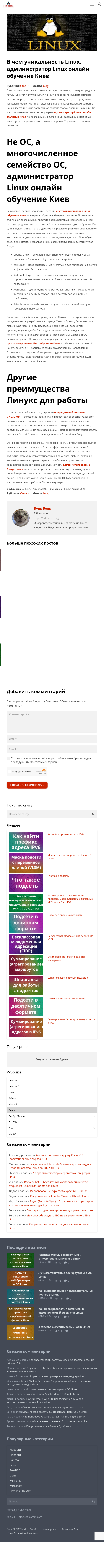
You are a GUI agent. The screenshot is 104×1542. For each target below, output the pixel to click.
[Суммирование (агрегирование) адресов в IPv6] (26, 1020)
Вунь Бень (42, 508)
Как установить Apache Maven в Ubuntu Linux (59, 1196)
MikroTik (15, 1480)
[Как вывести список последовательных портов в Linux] (20, 1291)
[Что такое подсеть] (26, 876)
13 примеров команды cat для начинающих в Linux (55, 1416)
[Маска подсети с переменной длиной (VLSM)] (26, 855)
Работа (14, 1460)
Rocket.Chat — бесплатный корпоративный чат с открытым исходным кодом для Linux (48, 1184)
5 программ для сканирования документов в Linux (60, 1210)
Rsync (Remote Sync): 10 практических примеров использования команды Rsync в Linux (51, 1203)
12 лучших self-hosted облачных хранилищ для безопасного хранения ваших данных (50, 1166)
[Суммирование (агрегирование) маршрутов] (26, 957)
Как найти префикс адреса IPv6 (66, 834)
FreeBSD (15, 1470)
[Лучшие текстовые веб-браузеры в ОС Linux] (20, 1273)
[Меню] (92, 4)
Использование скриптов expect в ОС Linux (58, 1191)
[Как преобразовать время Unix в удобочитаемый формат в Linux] (20, 1309)
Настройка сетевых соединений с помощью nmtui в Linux (59, 1421)
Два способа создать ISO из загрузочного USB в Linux (55, 1411)
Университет (50, 1529)
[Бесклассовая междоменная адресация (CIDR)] (26, 936)
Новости (15, 1449)
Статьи (24, 86)
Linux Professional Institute (22, 1533)
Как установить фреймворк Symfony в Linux (52, 1426)
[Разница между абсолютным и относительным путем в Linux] (20, 1255)
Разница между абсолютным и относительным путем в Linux (60, 1256)
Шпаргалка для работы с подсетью (68, 977)
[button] (99, 4)
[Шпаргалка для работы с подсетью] (26, 978)
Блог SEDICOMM (16, 1529)
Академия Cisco (71, 1529)
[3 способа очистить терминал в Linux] (20, 1327)
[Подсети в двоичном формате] (26, 915)
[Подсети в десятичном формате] (26, 999)
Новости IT (17, 1455)
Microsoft (16, 1486)
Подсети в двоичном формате (65, 915)
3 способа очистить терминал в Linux (64, 1327)
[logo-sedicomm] (8, 4)
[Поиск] (93, 814)
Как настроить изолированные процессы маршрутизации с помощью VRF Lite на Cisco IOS (70, 899)
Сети (13, 1475)
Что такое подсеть (58, 875)
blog (45, 86)
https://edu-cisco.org (46, 518)
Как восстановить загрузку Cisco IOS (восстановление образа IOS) (46, 1157)
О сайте (34, 1529)
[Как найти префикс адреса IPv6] (26, 834)
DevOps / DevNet (20, 1491)
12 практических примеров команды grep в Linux (57, 1376)
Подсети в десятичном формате (66, 998)
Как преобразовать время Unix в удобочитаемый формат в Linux (61, 1310)
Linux (13, 1465)
